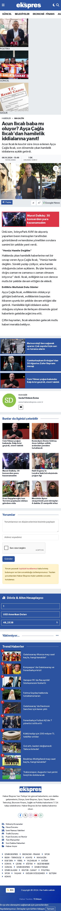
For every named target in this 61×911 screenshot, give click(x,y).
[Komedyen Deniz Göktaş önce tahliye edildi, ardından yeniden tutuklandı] (45, 431)
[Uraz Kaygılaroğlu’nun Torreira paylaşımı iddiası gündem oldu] (15, 488)
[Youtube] (35, 815)
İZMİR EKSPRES (11, 854)
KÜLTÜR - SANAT (29, 870)
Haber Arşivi (11, 846)
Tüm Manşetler (13, 840)
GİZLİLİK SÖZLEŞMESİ (35, 873)
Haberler (6, 118)
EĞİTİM (29, 864)
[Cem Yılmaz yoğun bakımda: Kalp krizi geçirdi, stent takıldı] (15, 431)
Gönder (8, 559)
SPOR (47, 854)
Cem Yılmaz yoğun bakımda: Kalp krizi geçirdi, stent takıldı (12, 443)
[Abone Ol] (51, 203)
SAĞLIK (44, 861)
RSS (11, 890)
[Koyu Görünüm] (54, 5)
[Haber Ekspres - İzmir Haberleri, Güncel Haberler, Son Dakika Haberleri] (28, 5)
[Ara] (57, 5)
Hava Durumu (12, 827)
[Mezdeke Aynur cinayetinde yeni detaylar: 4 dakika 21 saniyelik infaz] (45, 488)
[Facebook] (20, 815)
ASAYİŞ (29, 857)
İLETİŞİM (52, 873)
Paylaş (8, 202)
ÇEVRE (19, 864)
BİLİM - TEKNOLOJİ (13, 857)
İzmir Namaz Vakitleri (15, 830)
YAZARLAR (32, 861)
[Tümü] (57, 635)
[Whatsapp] (40, 815)
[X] (25, 815)
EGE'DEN (9, 861)
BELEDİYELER (22, 14)
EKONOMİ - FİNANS (43, 14)
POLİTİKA (45, 870)
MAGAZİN (19, 118)
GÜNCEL (6, 14)
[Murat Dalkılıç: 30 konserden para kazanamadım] (15, 461)
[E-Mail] (20, 407)
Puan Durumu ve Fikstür (16, 837)
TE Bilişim (37, 899)
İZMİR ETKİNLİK (41, 867)
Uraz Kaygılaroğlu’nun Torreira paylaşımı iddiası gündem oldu (15, 500)
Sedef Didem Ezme (28, 398)
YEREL (19, 861)
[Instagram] (30, 815)
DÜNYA (8, 864)
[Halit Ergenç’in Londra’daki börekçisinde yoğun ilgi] (45, 461)
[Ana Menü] (3, 5)
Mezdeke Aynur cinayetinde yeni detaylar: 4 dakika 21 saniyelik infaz (45, 500)
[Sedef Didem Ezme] (9, 400)
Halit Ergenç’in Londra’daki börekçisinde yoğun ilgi (45, 473)
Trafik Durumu (12, 834)
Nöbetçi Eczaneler (14, 824)
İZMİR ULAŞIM (11, 870)
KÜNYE (8, 877)
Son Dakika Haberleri (15, 843)
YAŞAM (17, 873)
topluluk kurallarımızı (28, 569)
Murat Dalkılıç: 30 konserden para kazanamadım (11, 473)
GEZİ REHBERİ (43, 864)
